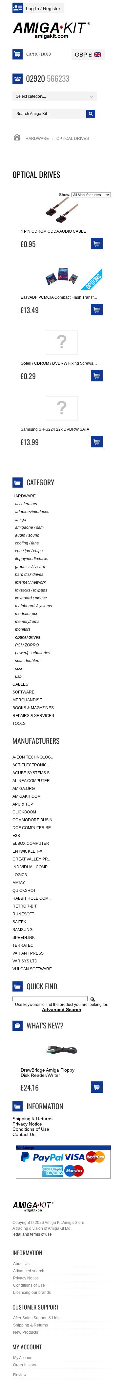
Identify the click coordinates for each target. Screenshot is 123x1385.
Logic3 (19, 875)
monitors (23, 629)
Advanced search (28, 1271)
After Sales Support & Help (37, 1318)
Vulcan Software (32, 969)
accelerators (26, 504)
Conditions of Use (30, 1129)
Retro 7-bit (24, 906)
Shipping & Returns (32, 1118)
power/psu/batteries (32, 653)
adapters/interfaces (32, 511)
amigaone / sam (29, 527)
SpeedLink (23, 937)
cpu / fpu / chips (29, 551)
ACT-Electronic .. (31, 765)
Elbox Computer (30, 843)
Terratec (22, 945)
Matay (18, 882)
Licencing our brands (32, 1292)
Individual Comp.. (30, 867)
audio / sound (27, 535)
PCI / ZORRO (27, 645)
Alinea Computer (31, 780)
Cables (20, 684)
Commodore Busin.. (33, 820)
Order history (24, 1365)
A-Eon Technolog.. (32, 757)
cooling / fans (27, 543)
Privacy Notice (27, 1123)
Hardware (37, 138)
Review (20, 1375)
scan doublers (27, 661)
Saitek (19, 922)
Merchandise (27, 700)
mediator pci (26, 613)
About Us (21, 1263)
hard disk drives (29, 574)
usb (18, 676)
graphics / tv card (30, 566)
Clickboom (24, 812)
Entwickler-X (27, 851)
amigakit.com (26, 796)
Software (23, 692)
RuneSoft (23, 914)
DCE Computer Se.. (32, 828)
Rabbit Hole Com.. (31, 898)
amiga (20, 519)
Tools (19, 723)
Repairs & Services (33, 715)
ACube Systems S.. (31, 773)
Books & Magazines (33, 708)
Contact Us (23, 1134)
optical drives (27, 637)
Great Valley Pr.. (31, 859)
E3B (16, 835)
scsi (18, 668)
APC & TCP (22, 804)
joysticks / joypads (31, 590)
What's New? (45, 1025)
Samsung (22, 929)
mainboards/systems (33, 606)
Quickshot (24, 890)
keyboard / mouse (31, 598)
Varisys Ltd (24, 961)
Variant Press (28, 953)
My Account (23, 1358)
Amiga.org (23, 788)
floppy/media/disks (31, 559)
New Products (25, 1332)
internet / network (30, 582)
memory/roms (27, 621)
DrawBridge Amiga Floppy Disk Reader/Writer (47, 1072)
